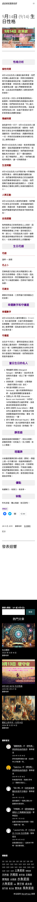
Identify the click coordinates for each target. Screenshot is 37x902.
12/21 (16, 867)
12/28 (12, 871)
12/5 (17, 861)
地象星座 (28, 871)
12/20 (11, 867)
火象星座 (7, 883)
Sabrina (17, 767)
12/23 (24, 867)
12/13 (15, 864)
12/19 (7, 867)
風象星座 (28, 888)
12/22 (20, 867)
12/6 (21, 861)
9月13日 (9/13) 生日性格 (12, 686)
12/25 (32, 867)
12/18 (3, 867)
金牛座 (5, 888)
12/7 (24, 861)
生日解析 (27, 526)
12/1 (3, 861)
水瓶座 (13, 879)
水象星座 (23, 879)
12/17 (32, 864)
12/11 (7, 864)
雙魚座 (18, 888)
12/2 (6, 861)
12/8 (28, 861)
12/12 (11, 864)
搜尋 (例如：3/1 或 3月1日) (13, 608)
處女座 (28, 883)
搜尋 (30, 612)
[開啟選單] (33, 3)
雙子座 (11, 888)
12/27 (7, 871)
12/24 (28, 867)
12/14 (20, 864)
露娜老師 (17, 746)
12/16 (28, 864)
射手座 (22, 875)
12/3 (10, 861)
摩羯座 (5, 879)
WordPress (26, 894)
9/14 (3, 531)
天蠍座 (14, 874)
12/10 (3, 864)
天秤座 (5, 874)
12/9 (31, 861)
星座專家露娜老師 (9, 3)
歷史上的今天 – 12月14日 (12, 722)
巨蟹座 (29, 874)
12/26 (3, 871)
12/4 (14, 861)
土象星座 (20, 870)
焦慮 (15, 884)
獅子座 (20, 883)
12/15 (24, 864)
